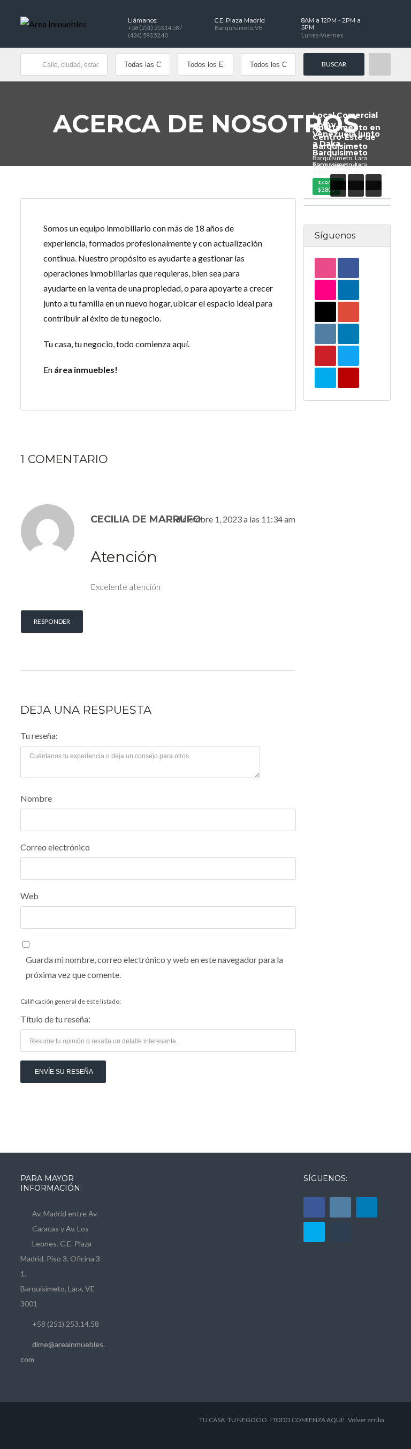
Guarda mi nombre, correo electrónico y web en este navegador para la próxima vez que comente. (154, 967)
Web (29, 896)
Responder (52, 621)
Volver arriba (366, 1420)
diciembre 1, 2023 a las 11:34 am (235, 519)
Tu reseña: (39, 735)
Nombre (36, 798)
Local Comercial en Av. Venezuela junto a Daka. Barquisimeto (346, 134)
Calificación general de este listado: (70, 1001)
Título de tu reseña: (55, 1019)
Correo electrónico (55, 847)
